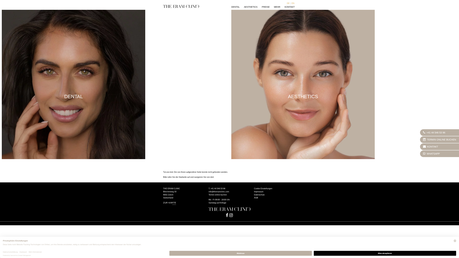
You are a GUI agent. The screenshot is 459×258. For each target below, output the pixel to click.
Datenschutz (259, 195)
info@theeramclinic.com (219, 192)
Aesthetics (250, 7)
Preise (266, 7)
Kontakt (290, 7)
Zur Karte (169, 203)
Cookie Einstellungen (263, 189)
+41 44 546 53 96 (217, 189)
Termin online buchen (218, 195)
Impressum (258, 192)
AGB (256, 198)
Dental (235, 7)
